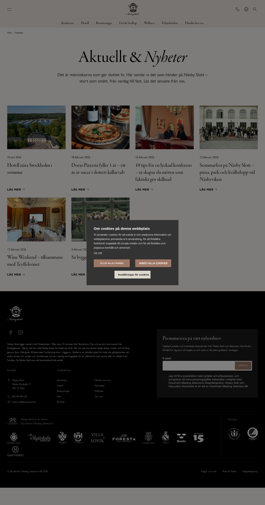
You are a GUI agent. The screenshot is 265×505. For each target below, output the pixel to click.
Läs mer (98, 252)
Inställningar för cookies (133, 274)
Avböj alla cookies (153, 263)
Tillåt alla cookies (111, 263)
